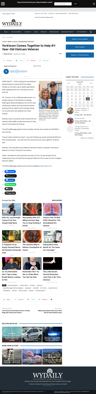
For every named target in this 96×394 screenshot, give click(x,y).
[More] (51, 299)
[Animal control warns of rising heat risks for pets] (12, 357)
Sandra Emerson (53, 288)
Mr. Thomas (43, 288)
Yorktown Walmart (40, 290)
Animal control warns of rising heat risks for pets (12, 361)
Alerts (32, 336)
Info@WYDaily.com (48, 385)
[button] (90, 32)
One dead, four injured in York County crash (32, 339)
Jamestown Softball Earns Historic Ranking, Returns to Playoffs (52, 361)
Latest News (10, 37)
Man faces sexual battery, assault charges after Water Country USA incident (12, 338)
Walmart (31, 290)
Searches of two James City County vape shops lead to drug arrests (52, 338)
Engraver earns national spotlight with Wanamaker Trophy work (32, 361)
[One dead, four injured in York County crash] (32, 334)
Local (15, 41)
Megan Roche (8, 54)
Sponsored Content (26, 41)
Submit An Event (72, 77)
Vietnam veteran (23, 290)
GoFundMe (36, 288)
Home (3, 37)
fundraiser (39, 285)
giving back (28, 288)
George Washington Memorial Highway (13, 288)
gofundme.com (46, 166)
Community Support (13, 285)
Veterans (14, 290)
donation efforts (24, 285)
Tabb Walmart (6, 290)
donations (32, 285)
